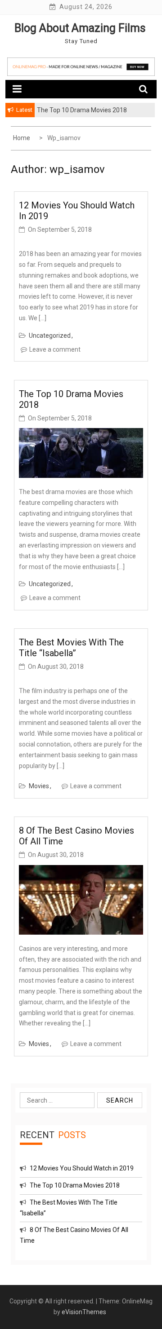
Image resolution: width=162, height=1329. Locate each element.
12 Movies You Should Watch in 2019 (82, 1168)
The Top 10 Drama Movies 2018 (75, 1185)
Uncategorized (50, 335)
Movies (39, 786)
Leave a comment (55, 349)
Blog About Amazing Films (80, 28)
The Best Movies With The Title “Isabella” (71, 647)
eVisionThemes (84, 1312)
